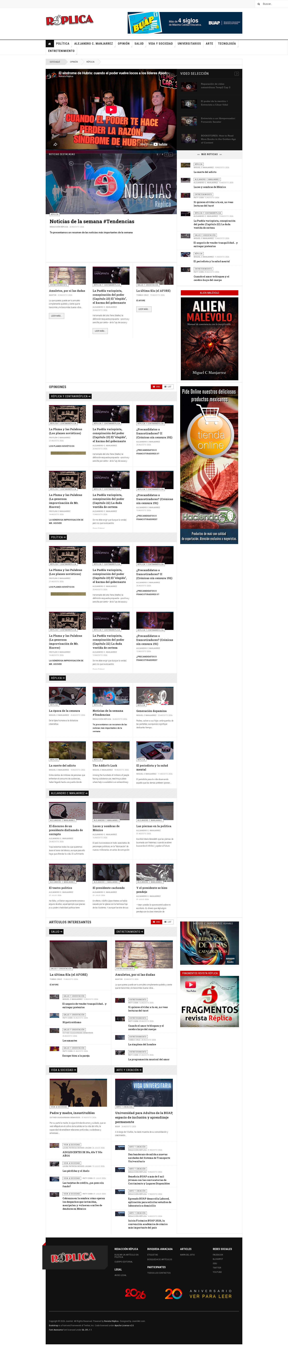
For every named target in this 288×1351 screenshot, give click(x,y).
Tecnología (227, 43)
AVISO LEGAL (120, 1275)
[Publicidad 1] (209, 1001)
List (169, 387)
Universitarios (189, 43)
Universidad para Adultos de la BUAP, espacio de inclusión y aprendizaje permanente (144, 1117)
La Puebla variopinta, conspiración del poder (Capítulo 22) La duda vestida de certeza (215, 224)
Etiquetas (152, 1255)
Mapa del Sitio (187, 1255)
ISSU (215, 1263)
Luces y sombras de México (210, 187)
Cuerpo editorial (123, 1262)
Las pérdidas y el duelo (75, 1170)
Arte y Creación (127, 1070)
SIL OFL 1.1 (87, 1330)
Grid (158, 387)
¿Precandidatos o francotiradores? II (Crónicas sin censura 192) (154, 433)
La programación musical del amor (149, 1059)
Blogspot (218, 1259)
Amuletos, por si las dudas (67, 290)
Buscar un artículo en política (126, 1256)
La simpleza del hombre (142, 1044)
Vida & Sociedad (62, 1070)
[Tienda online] (209, 465)
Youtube (217, 1272)
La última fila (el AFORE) (153, 290)
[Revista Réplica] (70, 20)
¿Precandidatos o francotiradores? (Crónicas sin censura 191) (154, 499)
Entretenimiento (61, 51)
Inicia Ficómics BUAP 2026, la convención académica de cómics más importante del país (148, 1224)
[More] (236, 74)
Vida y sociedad (160, 43)
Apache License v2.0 (124, 1325)
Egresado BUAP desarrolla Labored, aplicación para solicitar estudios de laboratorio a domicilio (149, 1202)
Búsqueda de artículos (159, 1259)
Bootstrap (53, 1325)
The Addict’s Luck (105, 765)
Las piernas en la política (153, 826)
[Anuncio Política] (209, 943)
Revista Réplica (111, 1321)
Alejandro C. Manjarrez (93, 43)
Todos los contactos (158, 1273)
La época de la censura (64, 710)
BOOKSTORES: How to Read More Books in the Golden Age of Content (218, 139)
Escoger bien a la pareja (76, 1055)
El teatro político (60, 888)
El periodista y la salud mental (212, 261)
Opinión (124, 43)
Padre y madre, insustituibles (72, 1113)
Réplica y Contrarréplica (69, 396)
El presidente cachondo (109, 888)
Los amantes (69, 1040)
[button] (166, 154)
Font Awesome (56, 1330)
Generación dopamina (151, 711)
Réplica (90, 62)
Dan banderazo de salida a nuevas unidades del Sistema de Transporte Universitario (149, 1158)
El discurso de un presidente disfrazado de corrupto (110, 221)
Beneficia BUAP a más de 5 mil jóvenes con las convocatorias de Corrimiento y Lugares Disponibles (149, 1180)
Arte (209, 43)
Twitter (217, 1268)
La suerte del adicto (205, 172)
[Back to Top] (3, 1347)
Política (63, 43)
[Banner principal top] (185, 23)
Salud (139, 43)
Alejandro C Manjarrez (68, 793)
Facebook (218, 1255)
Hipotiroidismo (71, 1022)
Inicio (50, 43)
